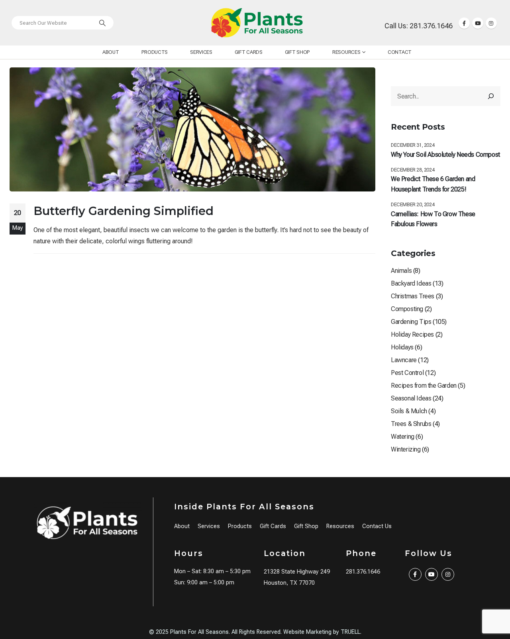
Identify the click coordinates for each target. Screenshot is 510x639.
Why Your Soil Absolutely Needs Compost (445, 154)
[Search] (102, 23)
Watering (402, 436)
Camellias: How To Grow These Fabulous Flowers (433, 219)
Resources (346, 52)
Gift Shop (297, 52)
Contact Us (377, 526)
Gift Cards (249, 52)
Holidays (402, 347)
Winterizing (406, 449)
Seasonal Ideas (411, 398)
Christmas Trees (412, 296)
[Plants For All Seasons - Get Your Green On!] (257, 22)
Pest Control (407, 373)
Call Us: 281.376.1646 (418, 26)
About (110, 52)
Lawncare (404, 360)
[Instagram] (491, 23)
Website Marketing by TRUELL (321, 632)
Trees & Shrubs (411, 424)
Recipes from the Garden (424, 385)
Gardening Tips (411, 321)
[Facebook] (464, 23)
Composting (407, 309)
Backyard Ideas (411, 283)
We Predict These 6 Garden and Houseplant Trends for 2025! (433, 184)
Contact (400, 52)
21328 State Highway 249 (297, 571)
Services (201, 52)
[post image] (192, 129)
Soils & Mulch (409, 411)
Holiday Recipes (412, 334)
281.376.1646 (363, 571)
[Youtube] (477, 23)
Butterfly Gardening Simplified (123, 211)
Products (154, 52)
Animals (401, 270)
